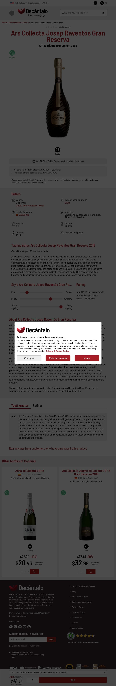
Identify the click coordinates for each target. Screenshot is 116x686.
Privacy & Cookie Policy (57, 351)
